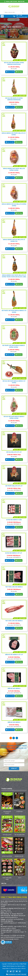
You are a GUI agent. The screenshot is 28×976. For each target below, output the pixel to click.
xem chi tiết (10, 71)
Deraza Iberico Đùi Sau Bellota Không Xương (14, 204)
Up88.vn (23, 966)
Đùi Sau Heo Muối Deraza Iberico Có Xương (14, 381)
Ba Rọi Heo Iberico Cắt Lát (13, 553)
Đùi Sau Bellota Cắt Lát (14, 452)
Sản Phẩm (16, 29)
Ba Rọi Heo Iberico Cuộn (14, 519)
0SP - (19, 15)
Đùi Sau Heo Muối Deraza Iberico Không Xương (14, 417)
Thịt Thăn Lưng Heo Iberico (14, 586)
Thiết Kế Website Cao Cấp (12, 966)
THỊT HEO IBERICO (11, 31)
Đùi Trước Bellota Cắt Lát (14, 485)
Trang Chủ (7, 29)
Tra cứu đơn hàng (21, 17)
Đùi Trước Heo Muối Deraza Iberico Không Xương (13, 346)
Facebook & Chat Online (17, 974)
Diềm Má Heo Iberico (14, 688)
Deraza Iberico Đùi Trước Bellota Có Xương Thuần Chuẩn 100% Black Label (14, 275)
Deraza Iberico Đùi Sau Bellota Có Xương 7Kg (14, 240)
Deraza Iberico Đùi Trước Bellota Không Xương (14, 169)
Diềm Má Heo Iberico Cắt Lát (14, 654)
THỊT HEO (24, 29)
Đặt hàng (19, 71)
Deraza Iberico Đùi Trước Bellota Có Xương (14, 133)
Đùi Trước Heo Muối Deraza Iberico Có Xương (14, 311)
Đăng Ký (14, 768)
